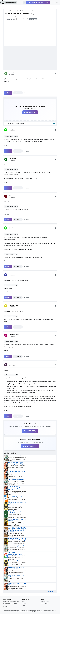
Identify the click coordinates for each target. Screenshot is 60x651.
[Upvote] (15, 93)
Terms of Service (45, 601)
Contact (24, 603)
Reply (8, 92)
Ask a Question (31, 112)
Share (27, 93)
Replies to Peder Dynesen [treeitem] (32, 123)
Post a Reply (31, 431)
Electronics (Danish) (15, 10)
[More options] (55, 74)
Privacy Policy (44, 603)
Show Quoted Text (11, 136)
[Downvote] (21, 93)
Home (7, 10)
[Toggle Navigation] (56, 2)
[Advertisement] (30, 33)
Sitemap (24, 605)
